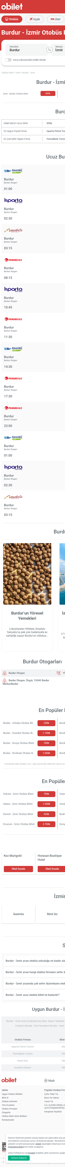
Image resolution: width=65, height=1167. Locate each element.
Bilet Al (5, 1097)
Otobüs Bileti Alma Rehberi (14, 1116)
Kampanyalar (8, 1120)
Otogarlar (6, 1112)
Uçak (36, 19)
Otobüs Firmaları (9, 1108)
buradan (31, 1153)
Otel (57, 19)
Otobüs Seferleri (9, 1101)
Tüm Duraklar (8, 1105)
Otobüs (13, 19)
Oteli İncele (18, 868)
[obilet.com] (20, 9)
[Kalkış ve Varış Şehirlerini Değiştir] (49, 50)
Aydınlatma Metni (16, 1147)
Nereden (14, 46)
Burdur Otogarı (16, 673)
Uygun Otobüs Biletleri (12, 1094)
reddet (38, 1144)
